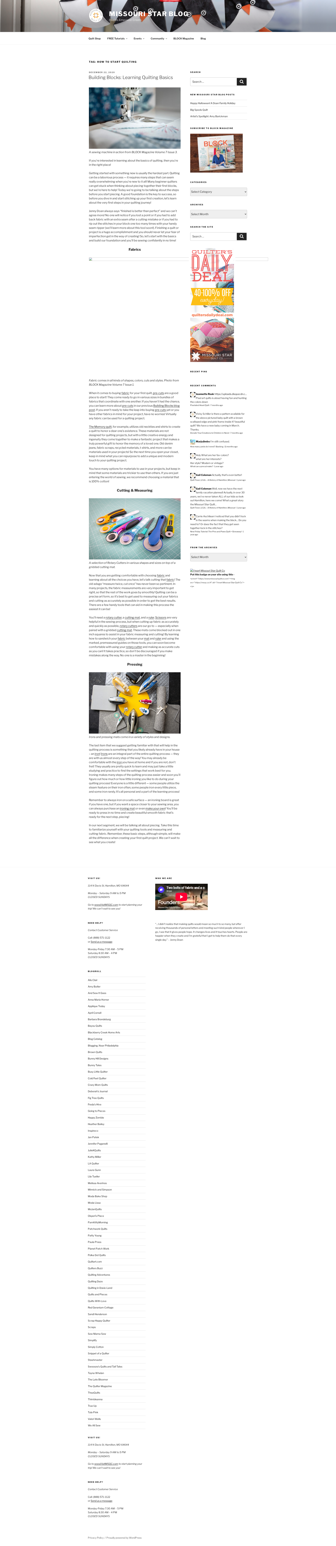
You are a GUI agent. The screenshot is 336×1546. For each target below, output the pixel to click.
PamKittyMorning (98, 1222)
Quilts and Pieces (97, 1294)
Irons (104, 753)
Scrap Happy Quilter (99, 1320)
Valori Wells (94, 1418)
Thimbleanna (95, 1399)
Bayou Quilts (95, 1025)
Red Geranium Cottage (100, 1307)
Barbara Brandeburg (99, 1019)
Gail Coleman (203, 474)
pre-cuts (158, 393)
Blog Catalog (95, 1038)
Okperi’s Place (96, 1215)
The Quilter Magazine (100, 1386)
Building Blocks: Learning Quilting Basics (131, 77)
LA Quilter (93, 1163)
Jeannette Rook (205, 393)
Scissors (160, 617)
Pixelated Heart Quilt (199, 405)
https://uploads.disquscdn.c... (231, 393)
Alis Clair (92, 980)
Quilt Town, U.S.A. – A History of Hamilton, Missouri (213, 480)
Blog (203, 38)
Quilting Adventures (99, 1274)
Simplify (92, 1340)
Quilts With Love (97, 1300)
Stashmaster (95, 1359)
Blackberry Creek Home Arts (104, 1032)
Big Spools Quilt (199, 109)
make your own (155, 808)
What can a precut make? (201, 466)
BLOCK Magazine (183, 38)
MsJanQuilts (95, 1209)
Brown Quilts (95, 1052)
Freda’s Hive (94, 1104)
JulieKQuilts (94, 1150)
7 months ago (216, 405)
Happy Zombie (96, 1117)
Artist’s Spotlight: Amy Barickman (209, 116)
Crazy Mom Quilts (98, 1084)
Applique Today (96, 1006)
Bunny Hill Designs (98, 1058)
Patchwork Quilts (97, 1228)
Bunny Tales (95, 1065)
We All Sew (94, 1425)
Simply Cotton (96, 1346)
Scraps (92, 1327)
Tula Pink (93, 1412)
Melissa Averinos (97, 1183)
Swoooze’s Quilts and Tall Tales (105, 1366)
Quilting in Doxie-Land (100, 1287)
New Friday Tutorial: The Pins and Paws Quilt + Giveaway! (216, 531)
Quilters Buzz (95, 1268)
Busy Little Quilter (98, 1071)
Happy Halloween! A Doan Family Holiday (212, 103)
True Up (92, 1405)
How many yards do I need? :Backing (206, 446)
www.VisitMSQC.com (106, 904)
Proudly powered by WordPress (124, 1537)
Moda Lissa (94, 1202)
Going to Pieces (96, 1110)
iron (97, 753)
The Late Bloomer (98, 1379)
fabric (125, 393)
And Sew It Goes (97, 992)
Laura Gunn (94, 1169)
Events (138, 38)
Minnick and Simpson (100, 1189)
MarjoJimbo (203, 441)
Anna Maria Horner (98, 999)
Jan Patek (93, 1137)
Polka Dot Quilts (97, 1255)
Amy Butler (94, 986)
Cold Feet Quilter (97, 1078)
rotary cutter (114, 617)
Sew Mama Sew (97, 1333)
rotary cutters (128, 626)
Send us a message (101, 941)
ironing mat (127, 808)
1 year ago (218, 466)
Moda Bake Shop (97, 1196)
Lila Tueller (94, 1176)
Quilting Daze (95, 1281)
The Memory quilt (100, 426)
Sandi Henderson (97, 1314)
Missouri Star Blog (149, 14)
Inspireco (93, 1130)
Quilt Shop (95, 38)
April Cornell (94, 1012)
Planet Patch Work (98, 1248)
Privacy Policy (96, 1537)
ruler (151, 617)
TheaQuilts (94, 1392)
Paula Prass (94, 1241)
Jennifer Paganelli (98, 1143)
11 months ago (231, 446)
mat (146, 638)
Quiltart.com (95, 1261)
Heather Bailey (96, 1124)
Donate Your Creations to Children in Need (209, 433)
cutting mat (132, 617)
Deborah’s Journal (98, 1091)
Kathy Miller (94, 1156)
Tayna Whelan (96, 1372)
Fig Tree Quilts (96, 1097)
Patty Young (95, 1235)
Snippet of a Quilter (98, 1353)
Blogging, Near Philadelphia (103, 1045)
